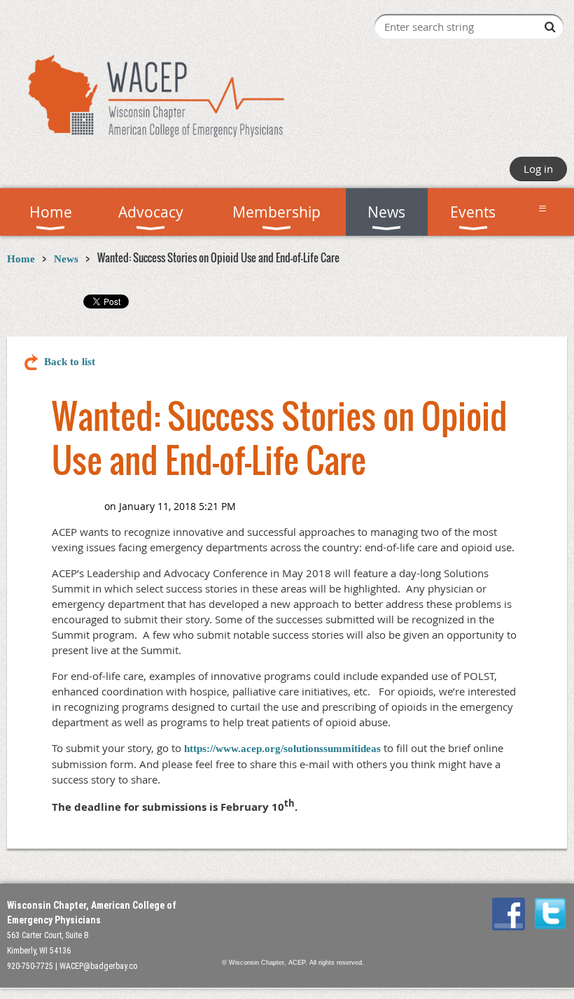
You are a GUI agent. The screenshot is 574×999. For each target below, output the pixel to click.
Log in (538, 169)
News (66, 258)
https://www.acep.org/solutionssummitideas (282, 748)
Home (21, 258)
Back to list (69, 361)
